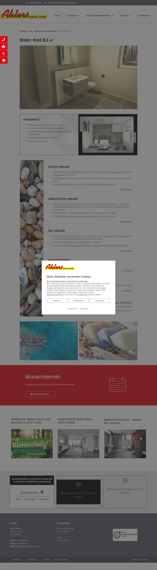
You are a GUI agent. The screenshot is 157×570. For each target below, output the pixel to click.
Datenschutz (72, 308)
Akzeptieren (99, 300)
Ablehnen (57, 300)
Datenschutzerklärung (55, 294)
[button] (4, 39)
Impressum (84, 308)
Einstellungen (78, 300)
